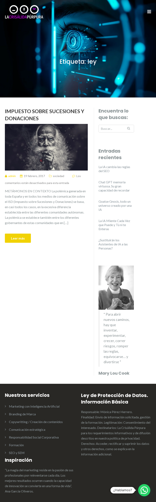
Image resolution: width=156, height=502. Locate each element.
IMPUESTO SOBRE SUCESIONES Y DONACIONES (44, 114)
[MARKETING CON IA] (24, 11)
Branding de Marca (22, 414)
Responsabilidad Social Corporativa (34, 437)
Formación (16, 445)
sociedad (58, 176)
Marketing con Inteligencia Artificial (34, 406)
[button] (144, 490)
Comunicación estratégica (27, 429)
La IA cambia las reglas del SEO (114, 169)
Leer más (18, 238)
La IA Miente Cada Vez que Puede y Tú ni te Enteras (114, 225)
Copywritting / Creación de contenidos (36, 422)
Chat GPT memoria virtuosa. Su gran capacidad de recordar (114, 186)
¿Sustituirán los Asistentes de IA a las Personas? (113, 244)
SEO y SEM (17, 453)
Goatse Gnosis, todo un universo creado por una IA (115, 205)
